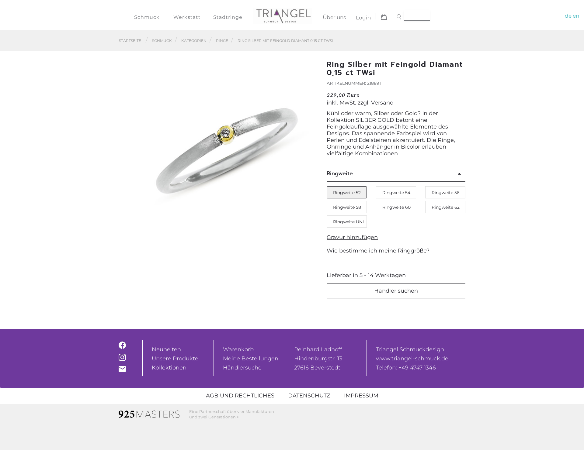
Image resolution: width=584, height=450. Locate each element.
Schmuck (147, 17)
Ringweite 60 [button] (396, 207)
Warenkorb (238, 349)
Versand (382, 102)
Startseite (130, 40)
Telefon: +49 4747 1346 (406, 367)
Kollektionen (169, 367)
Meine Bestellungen (250, 358)
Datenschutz (309, 395)
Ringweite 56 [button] (446, 192)
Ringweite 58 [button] (347, 207)
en (576, 16)
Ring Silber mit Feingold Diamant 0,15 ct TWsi (285, 40)
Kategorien (194, 40)
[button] (311, 151)
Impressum (361, 395)
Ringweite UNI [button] (348, 222)
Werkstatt (187, 17)
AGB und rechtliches (240, 395)
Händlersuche (242, 367)
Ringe (222, 40)
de (568, 16)
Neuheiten (166, 349)
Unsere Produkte (175, 358)
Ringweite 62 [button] (446, 207)
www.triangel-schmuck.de (412, 358)
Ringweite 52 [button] (347, 192)
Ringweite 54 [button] (396, 192)
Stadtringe (227, 17)
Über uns (334, 18)
